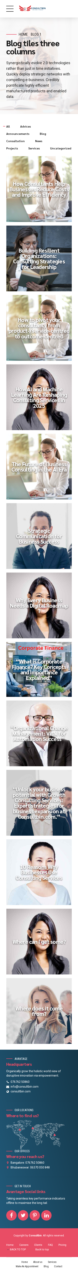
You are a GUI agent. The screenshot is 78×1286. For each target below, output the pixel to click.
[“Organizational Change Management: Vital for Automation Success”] (41, 735)
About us (37, 1262)
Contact (58, 1266)
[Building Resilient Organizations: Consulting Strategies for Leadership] (41, 260)
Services (52, 1262)
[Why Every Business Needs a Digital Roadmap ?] (41, 607)
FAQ (50, 1244)
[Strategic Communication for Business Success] (41, 538)
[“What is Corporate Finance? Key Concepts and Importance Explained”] (41, 671)
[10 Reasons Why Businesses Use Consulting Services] (41, 874)
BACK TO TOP (18, 1249)
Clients (38, 1244)
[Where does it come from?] (41, 1013)
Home (23, 34)
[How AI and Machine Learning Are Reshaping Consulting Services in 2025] (41, 399)
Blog (46, 1266)
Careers (23, 1244)
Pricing (62, 1244)
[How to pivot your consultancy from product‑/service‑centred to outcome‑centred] (41, 329)
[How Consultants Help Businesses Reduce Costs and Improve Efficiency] (41, 191)
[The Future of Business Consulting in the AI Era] (41, 468)
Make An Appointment (27, 1266)
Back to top (42, 1249)
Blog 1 (36, 34)
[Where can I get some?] (41, 943)
